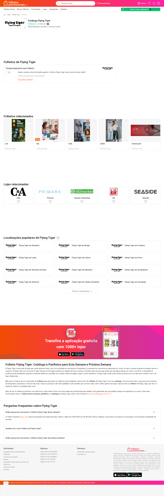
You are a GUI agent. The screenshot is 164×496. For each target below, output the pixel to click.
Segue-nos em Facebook (48, 454)
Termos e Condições (59, 482)
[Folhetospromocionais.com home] (16, 3)
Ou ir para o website (25, 79)
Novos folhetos (23, 9)
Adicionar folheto (9, 467)
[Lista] (158, 3)
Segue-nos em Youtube (48, 459)
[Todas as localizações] (58, 238)
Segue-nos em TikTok (47, 462)
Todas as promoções (11, 457)
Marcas (6, 459)
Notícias (6, 469)
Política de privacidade (74, 482)
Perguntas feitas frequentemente (14, 452)
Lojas (45, 9)
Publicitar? (7, 454)
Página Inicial (9, 9)
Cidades (63, 9)
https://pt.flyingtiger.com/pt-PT (99, 394)
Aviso (49, 482)
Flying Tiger (16, 14)
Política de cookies (89, 482)
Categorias (53, 9)
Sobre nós (7, 464)
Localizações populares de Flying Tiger (29, 237)
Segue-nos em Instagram (48, 456)
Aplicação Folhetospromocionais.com (16, 462)
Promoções (35, 9)
